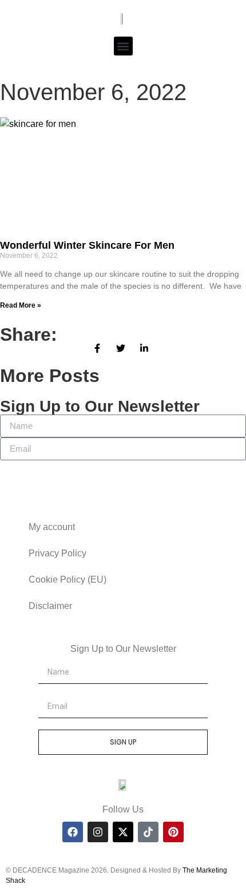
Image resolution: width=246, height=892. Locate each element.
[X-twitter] (123, 832)
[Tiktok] (148, 832)
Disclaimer (50, 606)
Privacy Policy (57, 553)
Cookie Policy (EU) (67, 579)
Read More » (20, 305)
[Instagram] (98, 832)
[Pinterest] (173, 832)
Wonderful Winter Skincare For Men (87, 245)
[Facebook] (72, 832)
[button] (123, 46)
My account (52, 527)
